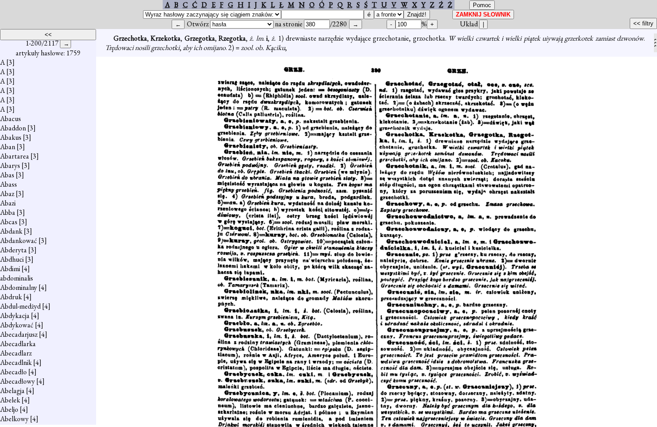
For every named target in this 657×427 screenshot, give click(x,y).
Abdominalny (18, 287)
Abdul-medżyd (20, 306)
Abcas (8, 221)
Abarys (10, 165)
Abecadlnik (16, 362)
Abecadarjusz (19, 334)
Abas (7, 175)
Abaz (7, 193)
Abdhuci (12, 259)
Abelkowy (14, 418)
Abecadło (13, 372)
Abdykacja (14, 315)
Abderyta (13, 250)
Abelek (10, 400)
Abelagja (12, 390)
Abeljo (9, 409)
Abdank (11, 231)
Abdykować (17, 325)
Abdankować (18, 240)
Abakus (10, 137)
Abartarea (14, 156)
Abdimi (10, 268)
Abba (7, 212)
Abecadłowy (17, 381)
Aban (7, 146)
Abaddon (13, 128)
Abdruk (11, 296)
